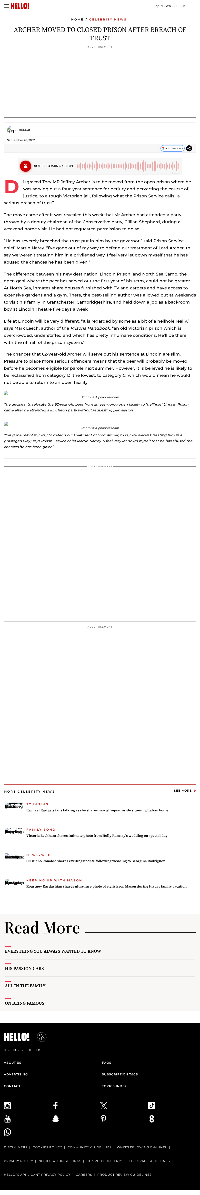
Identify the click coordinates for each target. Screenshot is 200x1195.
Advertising (16, 1074)
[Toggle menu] (6, 6)
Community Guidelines (89, 1147)
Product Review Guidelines (124, 1174)
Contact (12, 1086)
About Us (12, 1062)
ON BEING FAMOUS (24, 1003)
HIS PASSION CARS (24, 968)
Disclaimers (15, 1147)
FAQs (106, 1062)
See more (183, 791)
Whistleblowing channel (142, 1147)
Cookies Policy (47, 1147)
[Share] (189, 149)
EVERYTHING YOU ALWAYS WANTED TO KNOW (53, 951)
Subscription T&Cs (120, 1074)
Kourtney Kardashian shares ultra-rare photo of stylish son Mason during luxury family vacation (106, 886)
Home (77, 19)
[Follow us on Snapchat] (76, 1119)
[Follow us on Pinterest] (124, 1119)
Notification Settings (60, 1161)
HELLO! (24, 130)
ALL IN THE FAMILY (25, 986)
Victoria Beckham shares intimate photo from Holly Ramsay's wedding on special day (97, 835)
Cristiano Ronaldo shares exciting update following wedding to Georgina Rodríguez (95, 860)
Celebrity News (108, 19)
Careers (84, 1174)
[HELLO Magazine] (20, 6)
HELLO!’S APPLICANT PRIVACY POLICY (37, 1174)
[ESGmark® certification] (39, 1037)
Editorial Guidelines (149, 1161)
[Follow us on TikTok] (172, 1105)
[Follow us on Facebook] (76, 1105)
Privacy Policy (18, 1161)
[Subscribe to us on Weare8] (172, 1119)
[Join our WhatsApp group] (28, 1132)
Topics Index (114, 1086)
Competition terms (105, 1161)
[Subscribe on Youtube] (28, 1119)
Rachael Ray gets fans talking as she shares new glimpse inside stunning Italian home (97, 810)
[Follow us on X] (124, 1105)
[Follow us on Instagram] (28, 1105)
